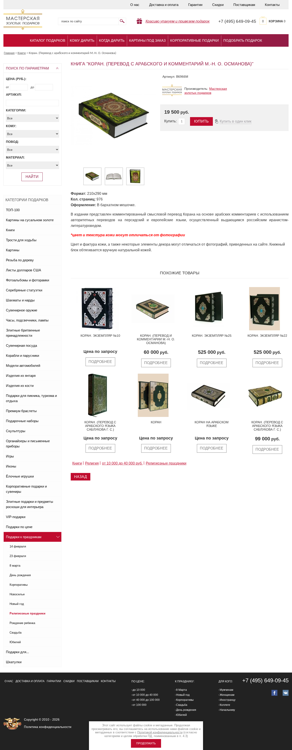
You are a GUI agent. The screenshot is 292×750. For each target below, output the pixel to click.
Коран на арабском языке (212, 424)
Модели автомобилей (23, 365)
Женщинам (227, 694)
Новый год (17, 604)
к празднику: (184, 681)
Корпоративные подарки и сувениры (26, 488)
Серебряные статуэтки (24, 290)
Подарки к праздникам (23, 537)
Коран (156, 422)
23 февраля (18, 556)
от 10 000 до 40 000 (145, 694)
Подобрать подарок (242, 40)
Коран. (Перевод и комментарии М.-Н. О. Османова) (156, 339)
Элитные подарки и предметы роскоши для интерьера (29, 504)
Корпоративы (19, 584)
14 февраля (18, 546)
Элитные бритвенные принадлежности (23, 332)
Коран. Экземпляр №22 (267, 335)
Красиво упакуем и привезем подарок (178, 21)
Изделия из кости (20, 386)
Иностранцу (227, 699)
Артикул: (14, 94)
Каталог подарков (47, 40)
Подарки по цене (19, 527)
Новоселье (17, 594)
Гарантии (195, 5)
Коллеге (225, 704)
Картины (12, 250)
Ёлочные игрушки (20, 476)
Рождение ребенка (22, 623)
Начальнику (227, 709)
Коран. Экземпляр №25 (212, 335)
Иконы (11, 466)
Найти (32, 177)
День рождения (20, 575)
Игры (10, 456)
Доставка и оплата (163, 5)
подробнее (100, 362)
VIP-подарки (15, 517)
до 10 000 (139, 689)
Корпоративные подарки (194, 40)
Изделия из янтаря (21, 376)
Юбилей (15, 642)
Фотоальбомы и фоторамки (27, 280)
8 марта (15, 565)
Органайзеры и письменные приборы (28, 443)
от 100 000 (139, 704)
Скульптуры (15, 431)
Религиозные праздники (27, 613)
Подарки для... (17, 652)
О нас (134, 5)
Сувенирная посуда (21, 345)
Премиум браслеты (21, 411)
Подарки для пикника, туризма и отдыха (31, 398)
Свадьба (15, 632)
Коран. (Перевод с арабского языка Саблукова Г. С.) (100, 425)
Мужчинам (226, 689)
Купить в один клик (235, 121)
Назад (80, 477)
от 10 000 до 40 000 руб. (122, 463)
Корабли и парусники (22, 355)
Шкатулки (13, 662)
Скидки (218, 5)
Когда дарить (112, 40)
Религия (92, 463)
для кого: (226, 681)
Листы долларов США (23, 270)
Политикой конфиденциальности (159, 732)
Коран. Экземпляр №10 (100, 335)
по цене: (138, 681)
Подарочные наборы (22, 421)
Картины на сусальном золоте (30, 220)
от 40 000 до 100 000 (146, 699)
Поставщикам (244, 5)
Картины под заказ (147, 40)
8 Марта (181, 689)
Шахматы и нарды (20, 300)
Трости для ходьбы (21, 240)
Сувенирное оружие (21, 310)
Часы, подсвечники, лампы (27, 320)
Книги (10, 230)
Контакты (272, 5)
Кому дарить (82, 40)
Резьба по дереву (20, 260)
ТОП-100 (13, 210)
